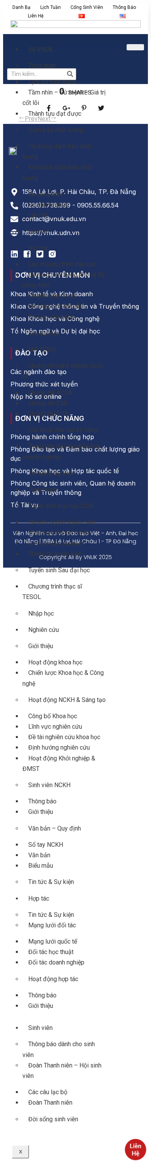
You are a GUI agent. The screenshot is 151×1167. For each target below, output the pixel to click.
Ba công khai (45, 194)
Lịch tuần (50, 7)
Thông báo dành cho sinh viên (58, 1049)
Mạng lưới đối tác (52, 925)
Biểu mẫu (40, 865)
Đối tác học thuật (51, 952)
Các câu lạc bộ (47, 1092)
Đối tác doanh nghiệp (56, 962)
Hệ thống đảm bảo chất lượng (56, 151)
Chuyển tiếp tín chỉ (52, 295)
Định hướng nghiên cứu (59, 747)
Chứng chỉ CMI (48, 403)
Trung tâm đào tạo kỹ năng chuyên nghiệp (61, 451)
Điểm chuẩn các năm (56, 543)
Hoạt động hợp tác (53, 979)
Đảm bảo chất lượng (55, 130)
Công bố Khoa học (52, 716)
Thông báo (124, 7)
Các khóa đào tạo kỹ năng (63, 430)
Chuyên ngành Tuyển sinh (61, 522)
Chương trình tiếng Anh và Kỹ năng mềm (63, 280)
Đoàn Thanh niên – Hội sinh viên (61, 1070)
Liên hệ (35, 16)
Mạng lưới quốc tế (52, 941)
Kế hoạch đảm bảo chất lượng (57, 172)
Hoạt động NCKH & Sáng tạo (67, 700)
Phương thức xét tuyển (58, 532)
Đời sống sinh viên (53, 1119)
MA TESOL (43, 349)
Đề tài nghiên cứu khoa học (64, 737)
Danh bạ (21, 7)
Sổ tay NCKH (45, 844)
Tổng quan (42, 65)
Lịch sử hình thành (52, 82)
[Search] (70, 74)
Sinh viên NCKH (49, 785)
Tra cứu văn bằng (51, 317)
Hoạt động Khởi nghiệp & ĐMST (58, 763)
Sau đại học (44, 333)
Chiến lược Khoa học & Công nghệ (63, 678)
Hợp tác (38, 898)
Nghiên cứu (43, 629)
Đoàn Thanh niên (50, 1102)
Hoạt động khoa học (55, 662)
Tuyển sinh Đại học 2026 (61, 506)
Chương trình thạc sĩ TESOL (52, 592)
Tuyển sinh (42, 489)
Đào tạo (39, 231)
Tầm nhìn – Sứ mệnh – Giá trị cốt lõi (64, 97)
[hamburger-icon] (135, 47)
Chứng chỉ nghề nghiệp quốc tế (62, 371)
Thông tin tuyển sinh (55, 554)
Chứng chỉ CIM (48, 413)
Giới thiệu (40, 646)
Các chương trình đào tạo (62, 264)
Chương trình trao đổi (56, 306)
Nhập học (41, 613)
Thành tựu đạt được (54, 113)
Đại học (38, 248)
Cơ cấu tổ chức (48, 204)
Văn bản (39, 855)
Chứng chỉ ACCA (50, 392)
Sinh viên (40, 1027)
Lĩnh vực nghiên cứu (55, 726)
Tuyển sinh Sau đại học (59, 570)
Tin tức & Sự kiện (51, 473)
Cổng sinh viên (86, 7)
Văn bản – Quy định (54, 828)
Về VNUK (40, 49)
